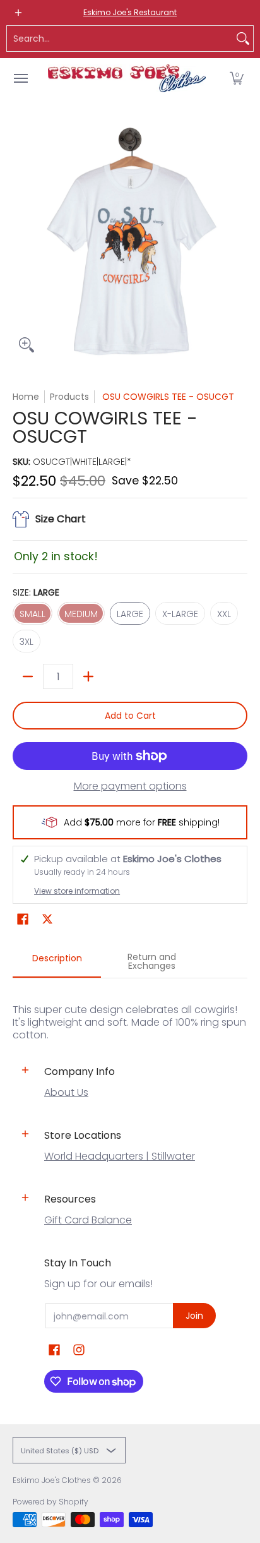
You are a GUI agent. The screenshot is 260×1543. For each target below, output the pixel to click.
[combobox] (120, 38)
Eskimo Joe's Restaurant (130, 12)
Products (69, 396)
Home (26, 396)
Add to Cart (130, 715)
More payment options (130, 786)
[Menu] (20, 78)
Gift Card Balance (88, 1220)
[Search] (243, 38)
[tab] (57, 962)
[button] (236, 78)
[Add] (88, 676)
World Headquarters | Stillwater (119, 1156)
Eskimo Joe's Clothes (52, 1480)
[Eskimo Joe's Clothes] (127, 78)
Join (194, 1315)
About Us (66, 1092)
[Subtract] (28, 676)
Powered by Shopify (50, 1501)
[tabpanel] (130, 1010)
